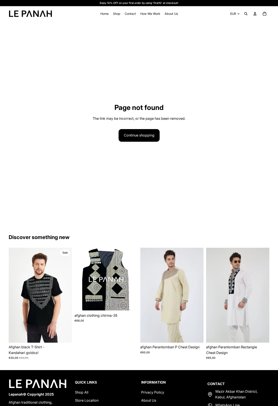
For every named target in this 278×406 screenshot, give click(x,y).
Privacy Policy (152, 392)
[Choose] (197, 336)
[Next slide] (65, 295)
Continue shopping (139, 135)
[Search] (246, 14)
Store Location (87, 400)
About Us (148, 400)
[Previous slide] (15, 295)
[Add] (65, 336)
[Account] (255, 14)
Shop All (81, 392)
